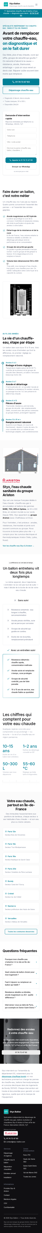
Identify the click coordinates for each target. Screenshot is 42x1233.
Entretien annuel (10, 1173)
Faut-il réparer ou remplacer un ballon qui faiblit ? (21, 983)
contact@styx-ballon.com (15, 1142)
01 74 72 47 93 (22, 82)
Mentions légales (10, 1199)
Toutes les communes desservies (21, 932)
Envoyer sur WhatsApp (21, 167)
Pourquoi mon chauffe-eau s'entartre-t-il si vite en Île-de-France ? (21, 962)
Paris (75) (26, 1155)
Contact (7, 1195)
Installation (7, 1177)
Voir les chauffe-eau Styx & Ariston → (18, 546)
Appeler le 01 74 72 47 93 (22, 160)
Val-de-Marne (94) (30, 1173)
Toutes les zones (29, 1177)
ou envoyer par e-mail (21, 171)
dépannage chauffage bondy (14, 1076)
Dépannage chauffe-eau (21, 90)
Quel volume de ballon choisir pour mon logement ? (21, 973)
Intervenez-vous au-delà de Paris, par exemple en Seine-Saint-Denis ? (21, 1006)
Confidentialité (9, 1207)
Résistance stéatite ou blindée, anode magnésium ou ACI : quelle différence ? (21, 995)
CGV (5, 1203)
